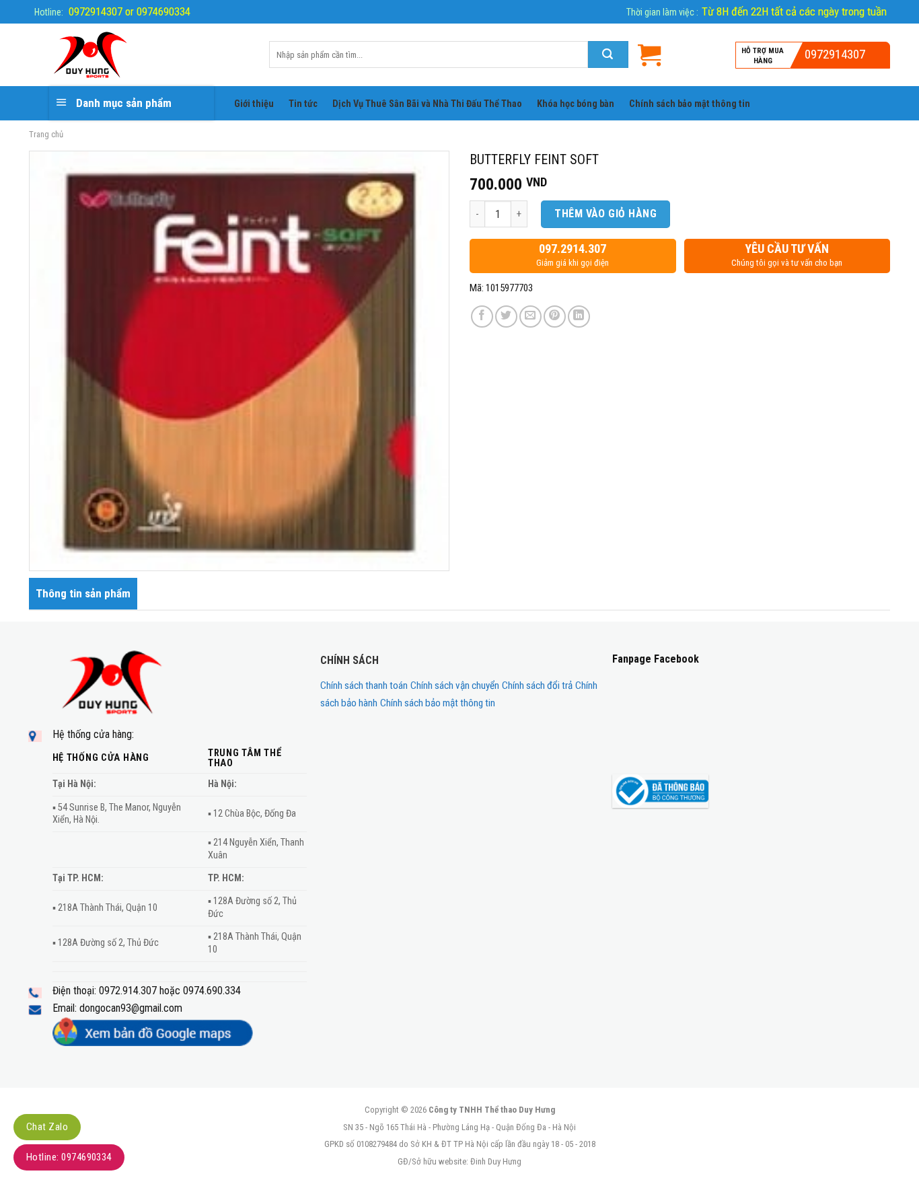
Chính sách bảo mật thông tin (689, 104)
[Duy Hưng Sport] (139, 55)
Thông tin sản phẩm (83, 593)
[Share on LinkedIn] (579, 316)
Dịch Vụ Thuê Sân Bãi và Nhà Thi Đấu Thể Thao (427, 104)
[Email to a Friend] (530, 316)
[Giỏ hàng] (649, 54)
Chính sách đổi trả (537, 685)
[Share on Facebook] (482, 316)
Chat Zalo (47, 1127)
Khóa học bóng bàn (575, 104)
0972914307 (835, 54)
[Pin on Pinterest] (555, 316)
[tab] (83, 593)
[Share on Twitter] (506, 316)
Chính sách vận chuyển (454, 685)
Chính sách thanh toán (364, 685)
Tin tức (303, 104)
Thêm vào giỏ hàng (605, 213)
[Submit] (608, 54)
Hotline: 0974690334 (69, 1157)
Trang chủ (46, 134)
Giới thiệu (254, 104)
